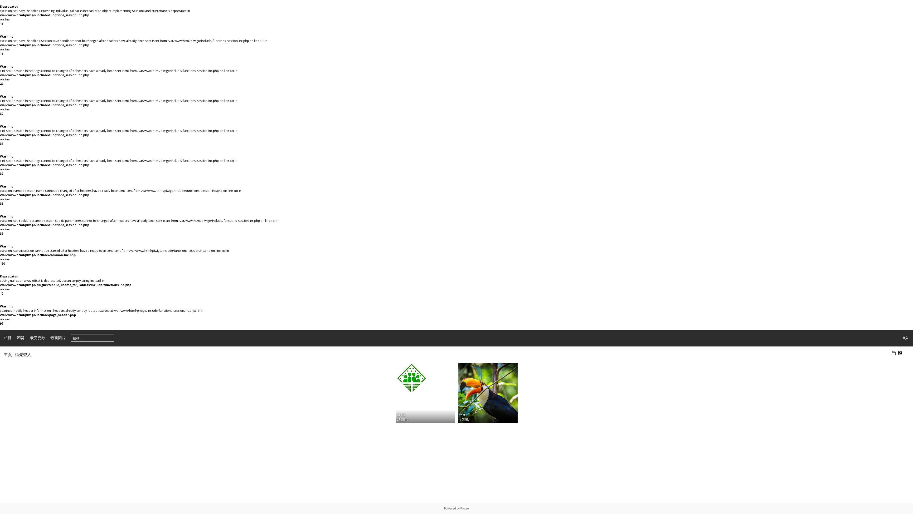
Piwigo (464, 508)
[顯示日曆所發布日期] (894, 353)
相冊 (7, 337)
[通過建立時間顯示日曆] (900, 353)
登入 (905, 338)
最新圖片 (58, 337)
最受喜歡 (37, 337)
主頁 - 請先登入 (17, 354)
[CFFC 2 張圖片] (425, 378)
